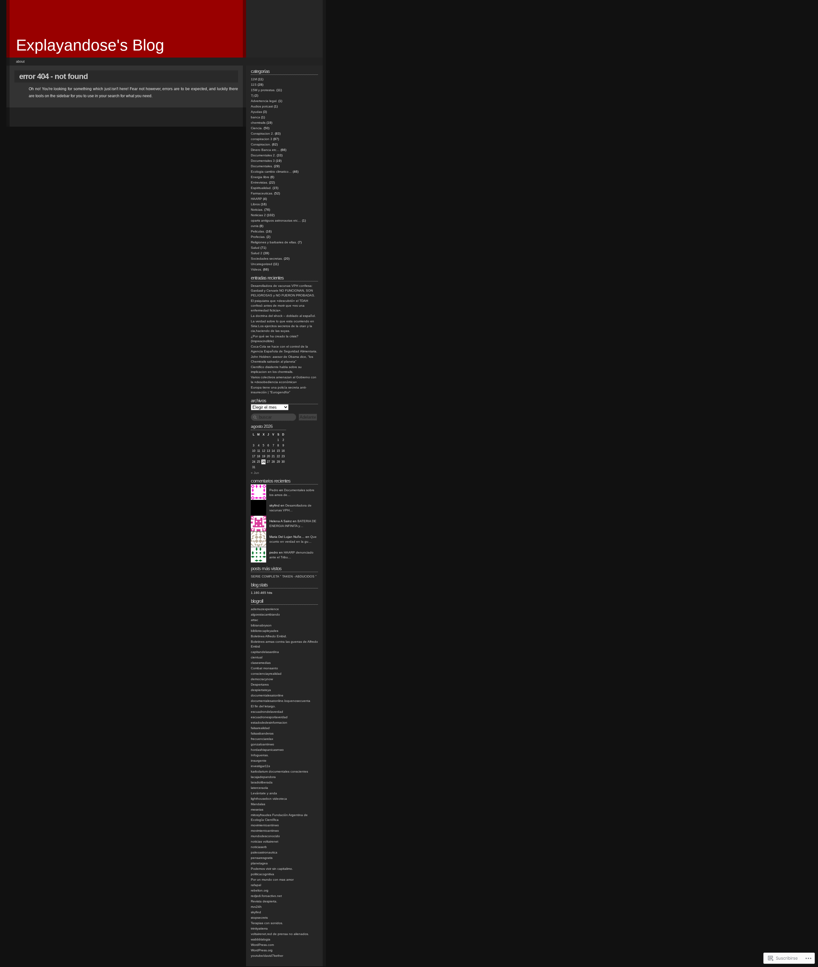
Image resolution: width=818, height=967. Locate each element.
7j (252, 95)
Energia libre (260, 177)
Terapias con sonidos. (267, 923)
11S (254, 84)
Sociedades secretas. (267, 258)
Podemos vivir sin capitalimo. (272, 868)
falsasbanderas (262, 733)
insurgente (258, 760)
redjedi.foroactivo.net (266, 896)
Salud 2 (256, 253)
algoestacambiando (265, 614)
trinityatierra (259, 928)
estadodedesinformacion (269, 722)
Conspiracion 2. (262, 133)
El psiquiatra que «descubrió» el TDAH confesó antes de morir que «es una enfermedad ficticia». (279, 305)
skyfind (256, 912)
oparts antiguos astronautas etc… (276, 220)
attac (254, 620)
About (20, 61)
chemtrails (258, 122)
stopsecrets (259, 917)
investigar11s (260, 766)
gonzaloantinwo (262, 744)
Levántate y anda (264, 793)
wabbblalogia (260, 939)
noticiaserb (259, 847)
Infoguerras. (260, 755)
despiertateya (261, 690)
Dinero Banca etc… (265, 150)
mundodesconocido (265, 836)
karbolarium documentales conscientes (279, 771)
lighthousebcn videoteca (269, 798)
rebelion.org (259, 890)
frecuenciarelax (262, 739)
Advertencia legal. (264, 101)
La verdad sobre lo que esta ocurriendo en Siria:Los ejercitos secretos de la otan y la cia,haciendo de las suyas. (282, 326)
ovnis (255, 226)
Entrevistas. (259, 182)
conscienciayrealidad (266, 673)
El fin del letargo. (263, 706)
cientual (256, 657)
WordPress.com (262, 945)
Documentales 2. (263, 155)
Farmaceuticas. (262, 193)
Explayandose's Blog (90, 45)
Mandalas (258, 804)
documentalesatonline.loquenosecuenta (280, 701)
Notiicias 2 (258, 215)
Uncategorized (261, 264)
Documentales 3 (263, 160)
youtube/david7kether (267, 955)
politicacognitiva (262, 874)
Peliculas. (258, 231)
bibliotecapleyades (264, 631)
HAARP (256, 198)
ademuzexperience (265, 609)
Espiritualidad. (261, 188)
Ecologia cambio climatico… (271, 171)
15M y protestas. (263, 90)
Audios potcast (262, 106)
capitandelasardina (265, 652)
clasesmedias (261, 662)
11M (254, 79)
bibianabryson (261, 625)
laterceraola (259, 788)
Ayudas (256, 112)
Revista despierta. (264, 901)
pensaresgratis (262, 858)
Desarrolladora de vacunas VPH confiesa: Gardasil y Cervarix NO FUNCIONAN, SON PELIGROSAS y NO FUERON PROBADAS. (283, 290)
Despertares (260, 684)
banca (255, 117)
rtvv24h (256, 906)
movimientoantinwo (265, 825)
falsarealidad (260, 728)
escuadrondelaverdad (267, 711)
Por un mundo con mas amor (272, 879)
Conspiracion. (261, 144)
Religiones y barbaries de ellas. (274, 242)
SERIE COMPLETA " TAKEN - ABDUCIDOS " (284, 576)
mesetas (257, 809)
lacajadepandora (263, 777)
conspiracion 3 (261, 139)
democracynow (262, 679)
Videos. (256, 269)
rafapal (256, 885)
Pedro (273, 490)
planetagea (259, 863)
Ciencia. (257, 128)
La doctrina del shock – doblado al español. (283, 316)
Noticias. (257, 209)
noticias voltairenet (264, 841)
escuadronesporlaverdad (269, 717)
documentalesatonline (267, 695)
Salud (255, 247)
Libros (255, 204)
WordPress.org (262, 950)
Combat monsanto (264, 668)
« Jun (255, 473)
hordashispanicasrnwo (267, 749)
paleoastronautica (264, 852)
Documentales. (262, 166)
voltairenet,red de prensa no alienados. (280, 934)
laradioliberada (262, 782)
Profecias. (258, 237)
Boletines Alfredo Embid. (269, 636)
